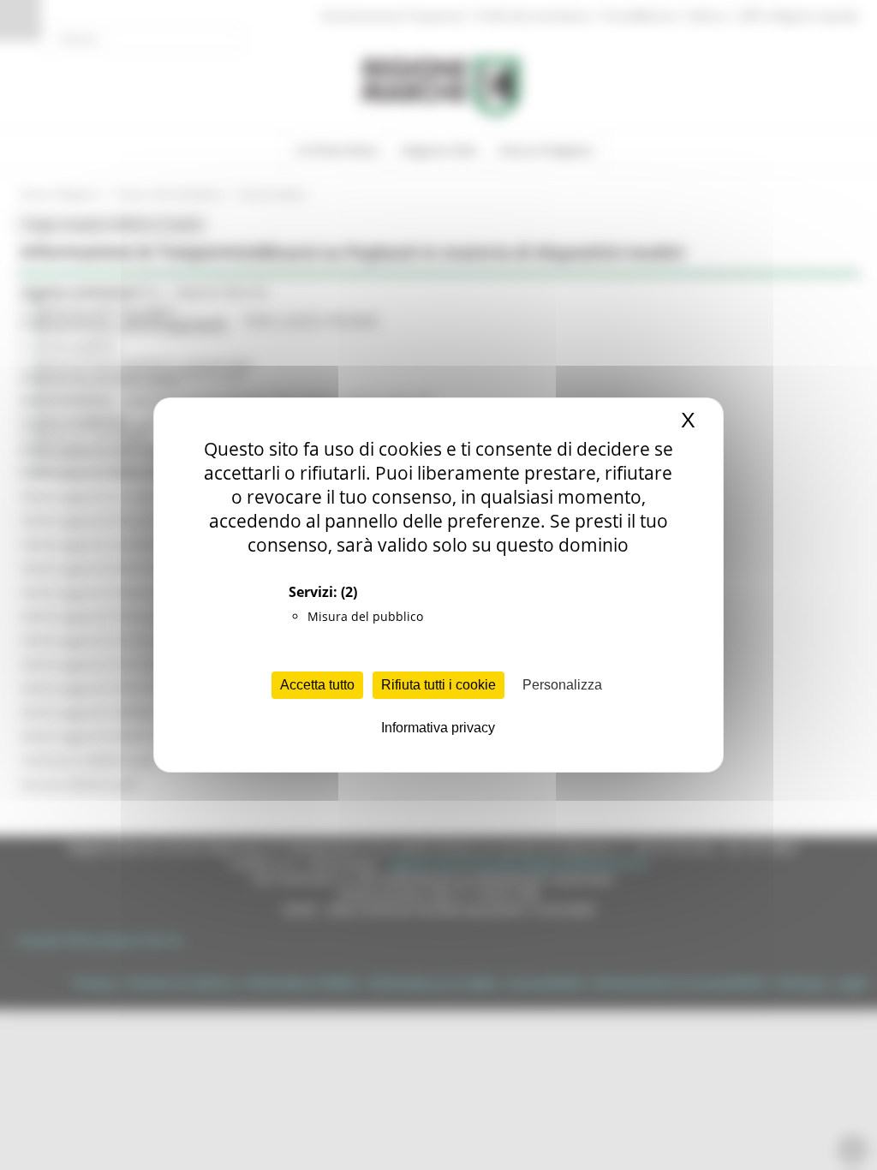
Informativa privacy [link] (438, 727)
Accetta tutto (317, 685)
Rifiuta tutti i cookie (438, 685)
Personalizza (562, 685)
